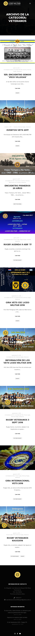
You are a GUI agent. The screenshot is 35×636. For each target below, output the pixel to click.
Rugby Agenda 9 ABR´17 (18, 244)
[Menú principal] (30, 3)
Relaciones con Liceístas (15, 182)
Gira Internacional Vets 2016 (17, 482)
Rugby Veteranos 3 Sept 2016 (17, 421)
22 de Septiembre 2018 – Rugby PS (17, 622)
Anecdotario (18, 180)
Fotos (14, 534)
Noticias (29, 69)
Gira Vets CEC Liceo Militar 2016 (17, 303)
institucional (17, 203)
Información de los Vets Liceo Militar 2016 (17, 361)
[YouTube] (20, 634)
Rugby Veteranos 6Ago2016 (17, 539)
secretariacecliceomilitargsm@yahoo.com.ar (18, 599)
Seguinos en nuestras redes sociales (17, 617)
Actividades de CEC (8, 69)
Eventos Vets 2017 (18, 130)
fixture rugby (17, 260)
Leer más (17, 88)
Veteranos (19, 71)
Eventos (25, 69)
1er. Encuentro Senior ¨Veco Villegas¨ (17, 75)
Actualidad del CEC (17, 69)
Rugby (14, 71)
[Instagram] (15, 634)
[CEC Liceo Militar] (11, 3)
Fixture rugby (16, 239)
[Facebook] (17, 634)
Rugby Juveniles (27, 239)
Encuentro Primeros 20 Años (17, 187)
